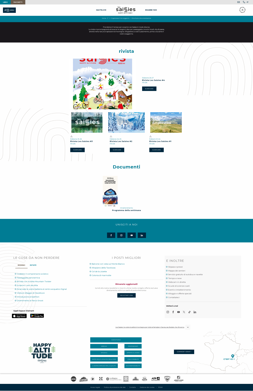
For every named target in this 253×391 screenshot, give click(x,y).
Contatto (132, 387)
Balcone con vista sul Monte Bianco (108, 264)
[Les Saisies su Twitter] (184, 313)
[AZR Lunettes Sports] (155, 379)
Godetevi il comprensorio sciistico (32, 274)
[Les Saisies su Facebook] (173, 313)
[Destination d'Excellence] (93, 379)
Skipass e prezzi (175, 267)
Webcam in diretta (177, 282)
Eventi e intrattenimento (179, 290)
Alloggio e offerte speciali (180, 293)
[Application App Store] (19, 316)
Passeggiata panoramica (28, 278)
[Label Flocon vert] (125, 379)
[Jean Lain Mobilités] (178, 379)
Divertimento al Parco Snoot (30, 300)
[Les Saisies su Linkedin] (194, 313)
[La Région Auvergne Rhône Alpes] (113, 378)
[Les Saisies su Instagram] (167, 313)
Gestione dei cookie (147, 387)
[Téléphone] (242, 2)
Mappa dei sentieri (176, 271)
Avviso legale (95, 387)
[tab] (21, 264)
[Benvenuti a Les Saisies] (42, 352)
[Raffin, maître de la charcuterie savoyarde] (145, 379)
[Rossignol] (167, 379)
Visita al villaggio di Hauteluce (31, 293)
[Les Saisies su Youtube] (178, 313)
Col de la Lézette (99, 271)
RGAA (160, 387)
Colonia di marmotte (101, 275)
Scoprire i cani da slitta (27, 285)
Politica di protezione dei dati (115, 387)
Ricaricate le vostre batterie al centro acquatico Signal (42, 289)
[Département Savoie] (101, 379)
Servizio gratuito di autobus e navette (185, 274)
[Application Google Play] (37, 316)
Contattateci (174, 297)
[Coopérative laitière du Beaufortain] (135, 379)
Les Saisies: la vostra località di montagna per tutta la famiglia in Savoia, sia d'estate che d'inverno (149, 327)
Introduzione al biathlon (28, 297)
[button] (247, 2)
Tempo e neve (175, 278)
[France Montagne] (83, 379)
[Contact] (237, 2)
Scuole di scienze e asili (179, 286)
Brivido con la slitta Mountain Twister (34, 281)
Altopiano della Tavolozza (103, 268)
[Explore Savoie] (73, 379)
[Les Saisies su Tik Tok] (189, 313)
